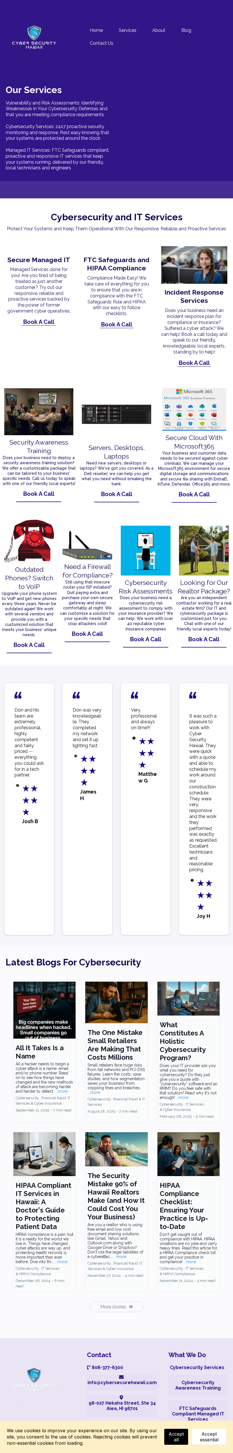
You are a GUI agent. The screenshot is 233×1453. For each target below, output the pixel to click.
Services (127, 30)
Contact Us (101, 43)
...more (61, 1091)
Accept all (176, 1436)
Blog (186, 30)
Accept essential (209, 1436)
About (158, 30)
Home (96, 30)
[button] (44, 1052)
